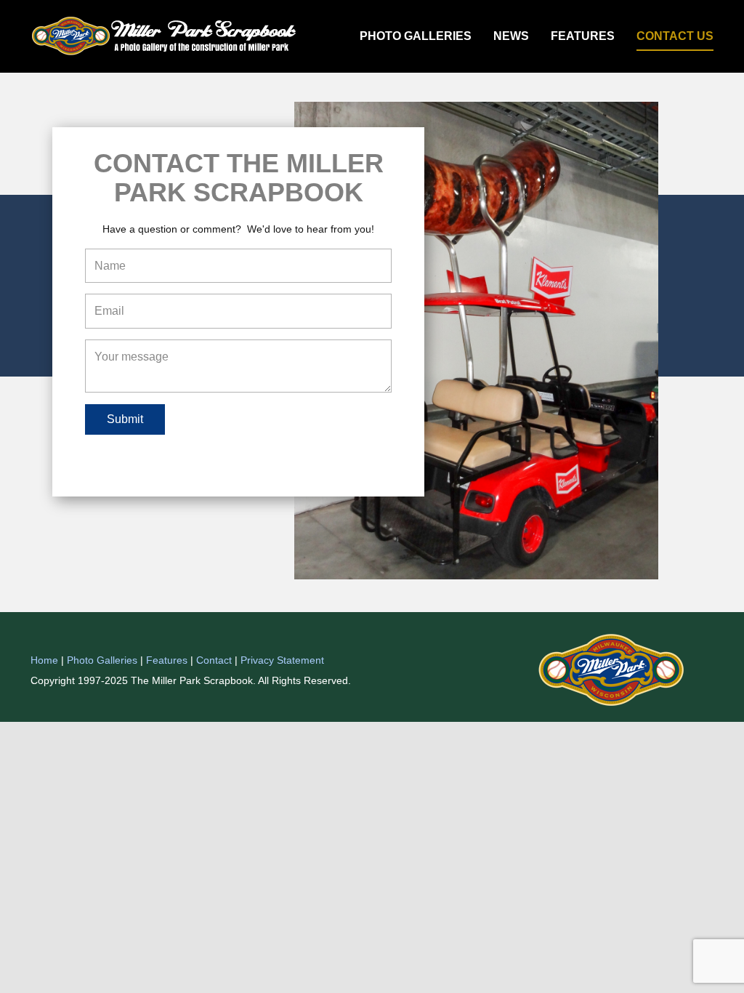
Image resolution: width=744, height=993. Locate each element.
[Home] (167, 36)
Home (44, 660)
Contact (214, 660)
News (511, 36)
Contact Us (674, 36)
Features (583, 36)
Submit (125, 419)
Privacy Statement (282, 660)
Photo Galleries (416, 36)
